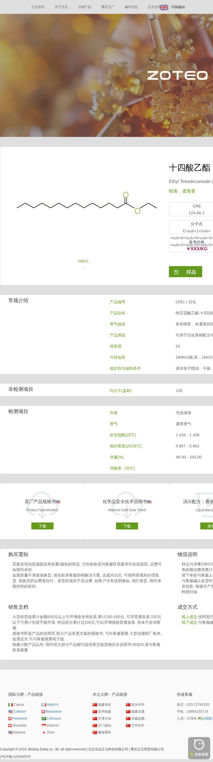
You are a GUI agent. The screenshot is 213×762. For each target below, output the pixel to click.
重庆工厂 (108, 7)
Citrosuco (54, 718)
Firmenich (19, 718)
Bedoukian (53, 711)
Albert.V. (53, 705)
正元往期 (154, 7)
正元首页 (38, 7)
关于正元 (61, 7)
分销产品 (84, 7)
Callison (20, 711)
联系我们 (177, 7)
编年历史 (131, 7)
